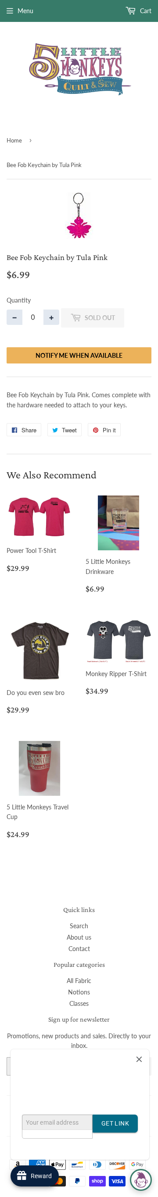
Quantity (19, 300)
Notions (79, 992)
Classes (79, 1003)
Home (14, 140)
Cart (144, 10)
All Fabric (79, 980)
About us (79, 937)
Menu (25, 10)
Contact (79, 948)
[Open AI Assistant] (141, 1180)
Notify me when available (79, 355)
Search (79, 926)
